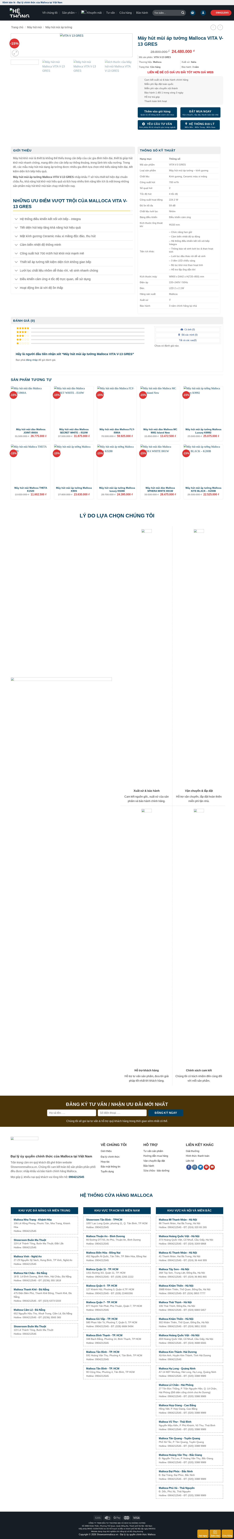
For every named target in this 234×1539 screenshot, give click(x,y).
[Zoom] (15, 53)
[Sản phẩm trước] (213, 27)
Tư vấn (110, 12)
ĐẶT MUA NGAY (200, 111)
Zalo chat (215, 1536)
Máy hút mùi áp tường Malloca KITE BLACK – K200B (203, 489)
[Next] (124, 46)
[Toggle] (16, 219)
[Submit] (183, 13)
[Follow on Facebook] (189, 1167)
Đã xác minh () (189, 335)
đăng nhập (32, 359)
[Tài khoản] (203, 13)
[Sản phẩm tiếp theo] (220, 27)
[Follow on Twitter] (200, 1167)
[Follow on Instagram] (194, 1167)
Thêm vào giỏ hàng (157, 111)
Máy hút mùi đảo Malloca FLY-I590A (117, 431)
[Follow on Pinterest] (206, 1167)
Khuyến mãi (94, 12)
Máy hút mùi (34, 27)
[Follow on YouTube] (212, 1167)
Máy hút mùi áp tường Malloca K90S (74, 489)
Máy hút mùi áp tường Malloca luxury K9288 (117, 489)
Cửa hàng (227, 1536)
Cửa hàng (125, 12)
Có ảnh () (189, 329)
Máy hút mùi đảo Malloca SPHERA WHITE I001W (160, 489)
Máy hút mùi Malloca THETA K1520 (30, 489)
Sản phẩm (68, 12)
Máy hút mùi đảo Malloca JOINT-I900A (30, 431)
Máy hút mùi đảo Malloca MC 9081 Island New (160, 431)
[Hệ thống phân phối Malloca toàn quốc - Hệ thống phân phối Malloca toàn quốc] (20, 13)
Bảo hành (142, 12)
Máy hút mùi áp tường (58, 27)
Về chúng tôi (50, 12)
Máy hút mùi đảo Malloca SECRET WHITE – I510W (74, 431)
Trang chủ (17, 27)
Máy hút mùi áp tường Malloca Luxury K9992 (203, 431)
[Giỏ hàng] (192, 13)
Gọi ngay (203, 1536)
